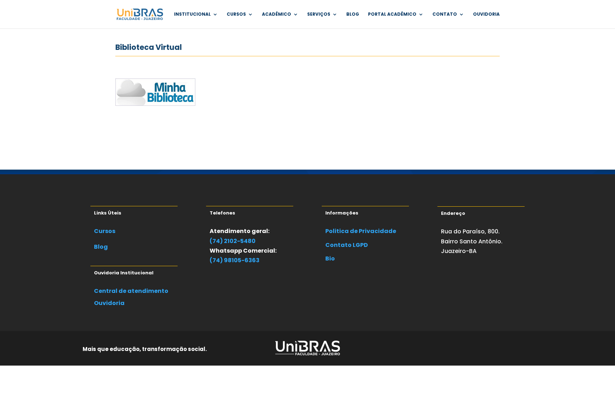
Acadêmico (276, 14)
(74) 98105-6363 (234, 260)
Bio (330, 258)
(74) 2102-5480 (233, 241)
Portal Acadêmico (392, 14)
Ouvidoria (486, 14)
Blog (352, 14)
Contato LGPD (346, 245)
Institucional (192, 14)
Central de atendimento (131, 291)
